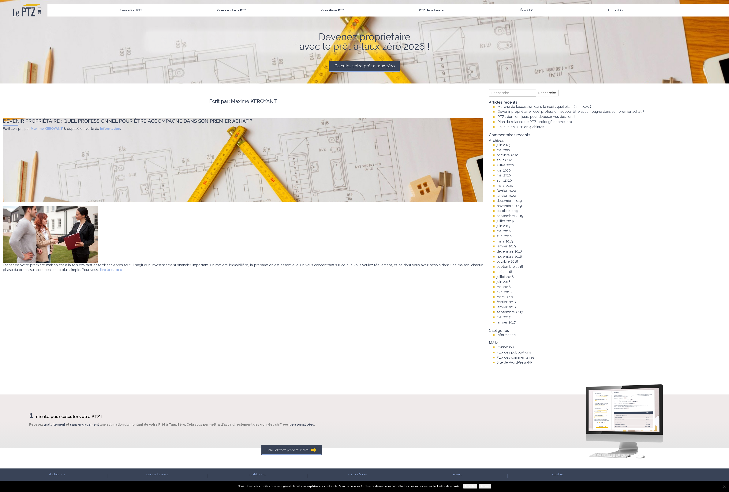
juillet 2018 (505, 277)
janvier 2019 (506, 246)
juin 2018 (503, 282)
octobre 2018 (507, 261)
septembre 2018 (510, 266)
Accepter (470, 486)
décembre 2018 (509, 251)
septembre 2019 (510, 216)
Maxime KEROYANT (47, 129)
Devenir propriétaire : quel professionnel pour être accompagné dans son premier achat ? (127, 121)
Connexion (505, 347)
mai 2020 (504, 175)
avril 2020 (504, 180)
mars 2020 (505, 185)
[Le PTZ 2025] (27, 4)
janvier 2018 (506, 307)
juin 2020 (504, 170)
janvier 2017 (506, 322)
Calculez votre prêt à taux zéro (365, 65)
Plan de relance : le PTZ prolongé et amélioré (535, 122)
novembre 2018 (509, 256)
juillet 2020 (505, 165)
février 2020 (506, 191)
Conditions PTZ (332, 10)
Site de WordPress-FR (515, 362)
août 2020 (504, 160)
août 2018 (504, 272)
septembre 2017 (510, 312)
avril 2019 (504, 236)
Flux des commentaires (515, 357)
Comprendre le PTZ (231, 10)
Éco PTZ (526, 10)
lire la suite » (111, 270)
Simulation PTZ (131, 10)
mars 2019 (505, 241)
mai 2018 (504, 287)
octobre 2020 (507, 155)
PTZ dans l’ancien (432, 10)
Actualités (615, 10)
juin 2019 (503, 226)
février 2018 (506, 302)
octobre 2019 (507, 211)
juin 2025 (503, 145)
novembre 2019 (509, 206)
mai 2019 (504, 231)
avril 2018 (504, 292)
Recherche (547, 93)
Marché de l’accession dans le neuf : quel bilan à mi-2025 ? (545, 107)
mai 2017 (503, 317)
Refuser (485, 486)
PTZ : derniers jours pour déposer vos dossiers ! (536, 117)
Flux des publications (514, 352)
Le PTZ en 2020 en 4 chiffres (521, 127)
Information (110, 129)
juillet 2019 (505, 221)
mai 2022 (503, 150)
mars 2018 (505, 297)
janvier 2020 (506, 196)
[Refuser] (724, 486)
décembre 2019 (509, 201)
